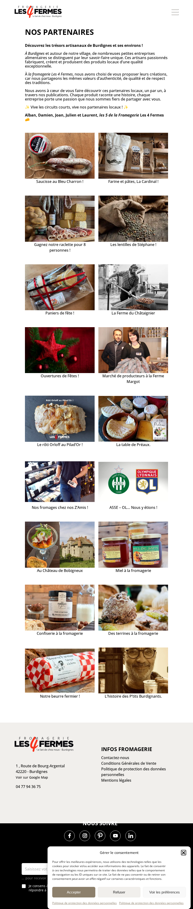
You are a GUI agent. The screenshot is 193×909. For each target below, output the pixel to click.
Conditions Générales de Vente (128, 833)
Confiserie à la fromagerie (60, 633)
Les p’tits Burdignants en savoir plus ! (60, 759)
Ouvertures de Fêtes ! (60, 375)
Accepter (74, 892)
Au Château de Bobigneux (60, 570)
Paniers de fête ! (59, 313)
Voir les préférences (164, 892)
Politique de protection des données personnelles (84, 903)
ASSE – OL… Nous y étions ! (133, 507)
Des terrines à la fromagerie (133, 633)
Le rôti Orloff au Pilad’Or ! (60, 444)
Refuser (119, 892)
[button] (183, 852)
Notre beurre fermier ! (60, 696)
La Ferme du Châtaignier (133, 313)
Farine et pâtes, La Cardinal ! (133, 181)
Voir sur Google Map (32, 847)
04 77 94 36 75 (28, 856)
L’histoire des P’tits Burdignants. (133, 696)
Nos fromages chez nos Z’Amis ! (60, 507)
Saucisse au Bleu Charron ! (59, 181)
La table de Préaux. (133, 444)
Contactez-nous (115, 827)
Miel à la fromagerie (133, 570)
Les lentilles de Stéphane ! (133, 244)
